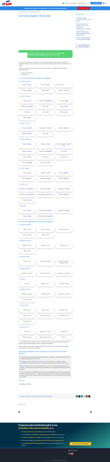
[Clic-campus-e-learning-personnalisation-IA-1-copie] (84, 52)
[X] (79, 396)
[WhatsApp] (84, 396)
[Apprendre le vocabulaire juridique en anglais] (40, 408)
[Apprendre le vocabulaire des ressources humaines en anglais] (55, 408)
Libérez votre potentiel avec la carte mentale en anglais (83, 38)
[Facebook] (77, 396)
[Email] (89, 396)
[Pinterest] (86, 396)
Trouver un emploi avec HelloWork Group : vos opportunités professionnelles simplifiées (83, 26)
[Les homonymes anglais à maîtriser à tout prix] (85, 408)
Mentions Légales (55, 460)
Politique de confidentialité (62, 460)
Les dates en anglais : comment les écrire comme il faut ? (83, 19)
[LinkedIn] (82, 396)
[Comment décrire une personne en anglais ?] (70, 408)
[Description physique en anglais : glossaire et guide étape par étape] (24, 408)
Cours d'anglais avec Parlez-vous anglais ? (83, 46)
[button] (106, 3)
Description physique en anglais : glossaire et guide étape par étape (83, 33)
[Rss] (72, 454)
